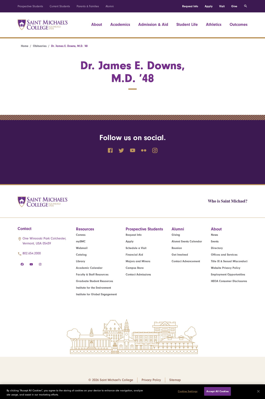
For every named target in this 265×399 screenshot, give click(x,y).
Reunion (177, 248)
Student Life (187, 24)
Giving (176, 235)
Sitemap (175, 380)
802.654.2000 (32, 253)
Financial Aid (134, 254)
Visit (222, 6)
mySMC (81, 241)
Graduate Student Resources (94, 281)
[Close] (258, 391)
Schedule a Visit (136, 248)
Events (215, 241)
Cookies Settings (187, 391)
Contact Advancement (186, 261)
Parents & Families (88, 6)
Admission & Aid (153, 24)
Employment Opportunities (228, 274)
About (96, 24)
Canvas (81, 235)
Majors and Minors (138, 261)
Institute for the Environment (93, 287)
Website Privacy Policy (225, 268)
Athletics (213, 24)
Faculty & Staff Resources (92, 274)
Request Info (190, 6)
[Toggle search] (245, 6)
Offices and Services (224, 254)
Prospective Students (30, 6)
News (214, 235)
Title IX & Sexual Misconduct (229, 261)
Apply (209, 6)
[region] (132, 391)
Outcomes (238, 24)
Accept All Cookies (217, 391)
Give (234, 6)
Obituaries (40, 46)
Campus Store (135, 268)
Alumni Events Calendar (187, 241)
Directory (217, 248)
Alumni (110, 6)
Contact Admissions (138, 274)
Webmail (82, 248)
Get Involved (180, 254)
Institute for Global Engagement (96, 294)
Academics (120, 24)
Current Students (60, 6)
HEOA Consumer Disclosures (229, 281)
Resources (85, 229)
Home (24, 46)
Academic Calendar (89, 268)
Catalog (81, 254)
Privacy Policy (151, 380)
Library (80, 261)
